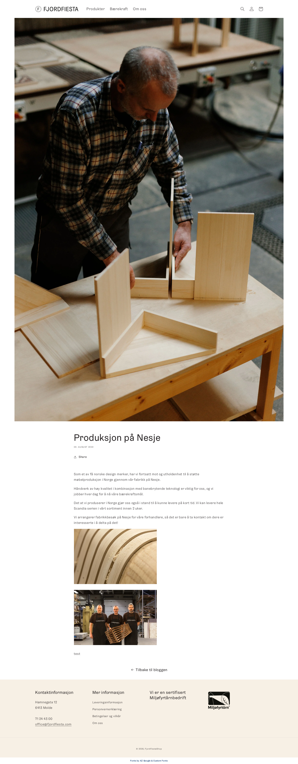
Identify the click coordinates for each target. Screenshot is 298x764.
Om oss (97, 723)
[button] (242, 9)
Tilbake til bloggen (151, 669)
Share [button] (83, 457)
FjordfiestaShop (153, 748)
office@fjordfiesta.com (53, 724)
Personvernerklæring (107, 709)
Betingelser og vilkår (106, 716)
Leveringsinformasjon (107, 702)
